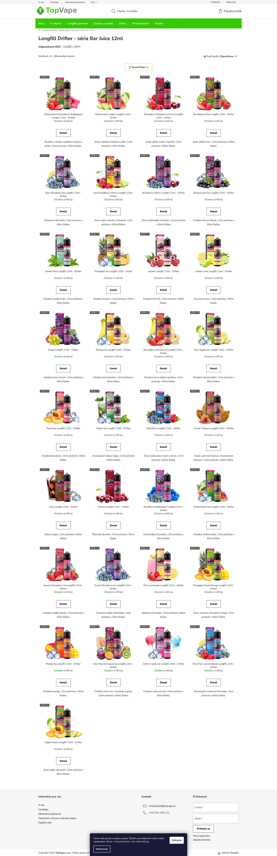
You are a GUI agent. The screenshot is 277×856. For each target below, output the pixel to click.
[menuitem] (41, 23)
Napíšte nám (45, 822)
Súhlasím (177, 840)
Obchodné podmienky (75, 2)
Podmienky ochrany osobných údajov (57, 818)
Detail (63, 133)
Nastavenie (102, 849)
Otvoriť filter (138, 67)
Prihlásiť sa (203, 828)
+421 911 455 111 (159, 812)
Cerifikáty (54, 2)
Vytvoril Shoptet (230, 852)
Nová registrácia (201, 836)
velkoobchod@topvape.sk (162, 806)
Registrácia (231, 2)
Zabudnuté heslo (202, 839)
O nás (41, 2)
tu (148, 841)
